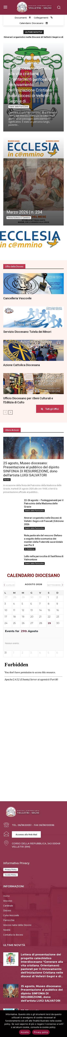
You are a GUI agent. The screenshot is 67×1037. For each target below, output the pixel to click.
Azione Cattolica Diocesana (21, 365)
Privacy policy (41, 1032)
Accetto (25, 1032)
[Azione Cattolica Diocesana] (33, 350)
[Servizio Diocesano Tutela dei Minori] (33, 316)
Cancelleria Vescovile (17, 298)
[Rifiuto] (63, 1023)
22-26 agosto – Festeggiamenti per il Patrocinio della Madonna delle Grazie (43, 503)
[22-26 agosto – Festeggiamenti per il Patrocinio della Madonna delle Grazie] (12, 505)
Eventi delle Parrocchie (18, 106)
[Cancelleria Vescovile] (33, 283)
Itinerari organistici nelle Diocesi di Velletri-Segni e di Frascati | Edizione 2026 (44, 521)
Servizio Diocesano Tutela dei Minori (27, 331)
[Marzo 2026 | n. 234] (33, 181)
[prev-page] (5, 412)
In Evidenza (29, 549)
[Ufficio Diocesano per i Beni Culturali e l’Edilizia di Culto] (33, 383)
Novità (7, 479)
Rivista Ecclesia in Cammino (18, 217)
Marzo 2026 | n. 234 (24, 212)
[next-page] (10, 412)
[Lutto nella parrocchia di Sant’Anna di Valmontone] (12, 561)
